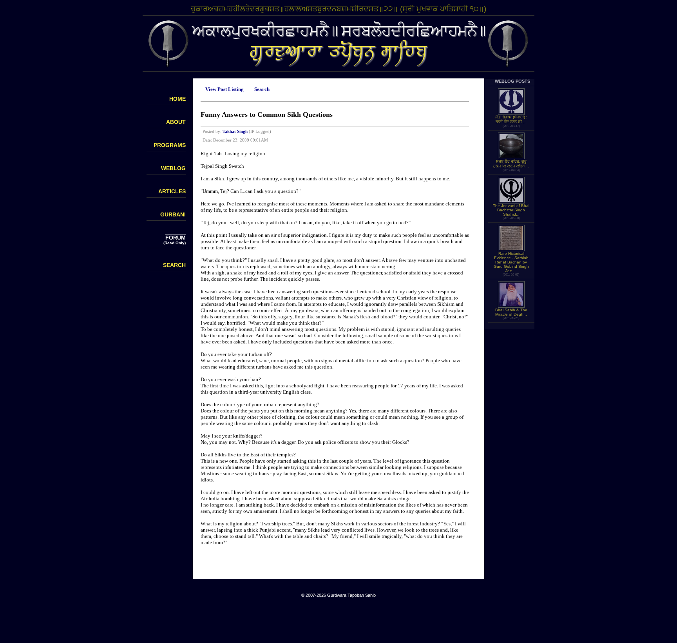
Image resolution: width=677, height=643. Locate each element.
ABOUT (176, 122)
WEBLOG (173, 168)
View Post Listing (224, 89)
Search (262, 89)
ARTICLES (172, 191)
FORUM (175, 237)
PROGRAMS (170, 145)
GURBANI (173, 214)
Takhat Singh (235, 131)
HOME (177, 99)
